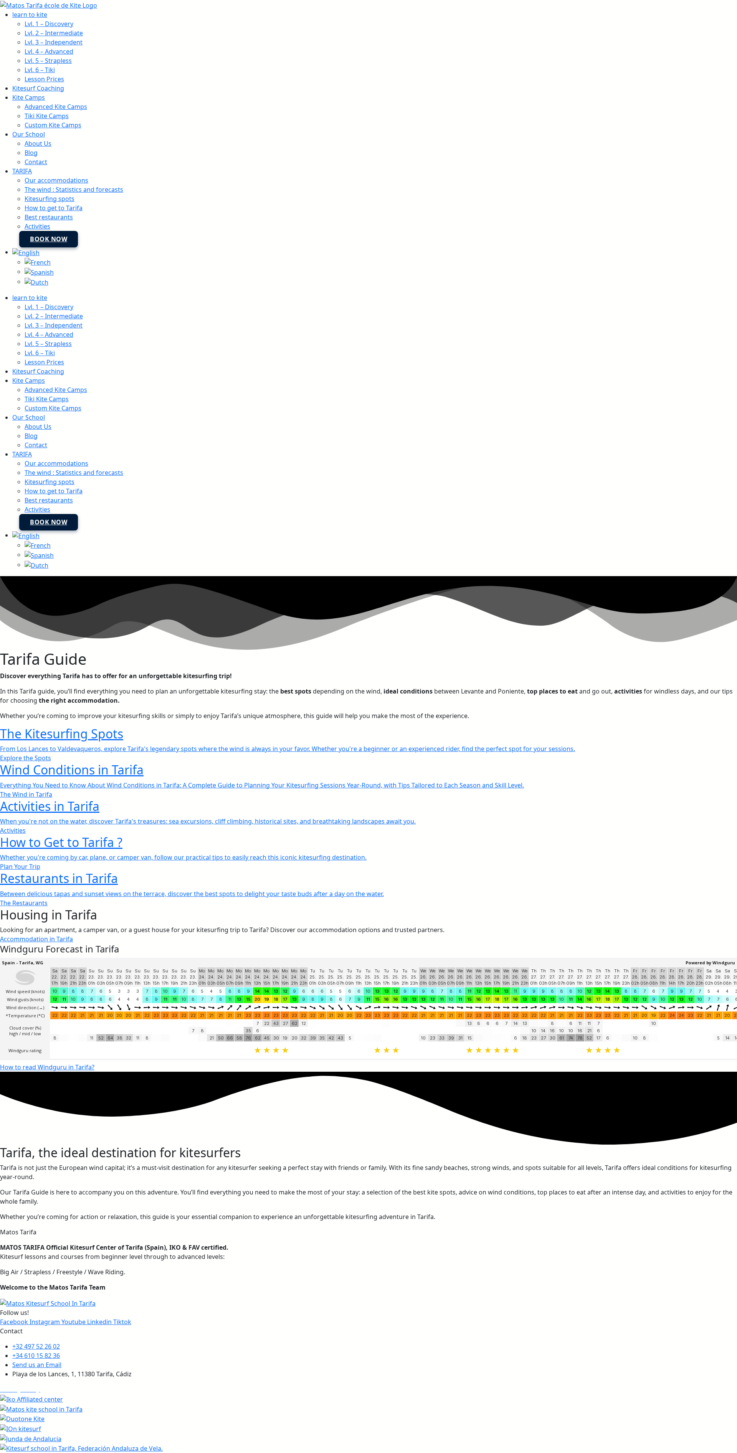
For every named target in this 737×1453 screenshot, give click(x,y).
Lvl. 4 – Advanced (49, 51)
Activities (37, 226)
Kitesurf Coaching (38, 88)
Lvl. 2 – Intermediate (54, 33)
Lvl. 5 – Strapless (48, 60)
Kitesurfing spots (49, 198)
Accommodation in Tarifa (36, 939)
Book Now (48, 239)
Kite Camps (28, 97)
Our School (28, 134)
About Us (38, 143)
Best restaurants (49, 217)
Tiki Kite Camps (47, 116)
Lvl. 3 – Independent (54, 42)
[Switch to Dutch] (36, 281)
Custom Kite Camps (53, 125)
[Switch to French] (38, 262)
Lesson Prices (44, 79)
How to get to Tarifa (54, 208)
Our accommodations (56, 180)
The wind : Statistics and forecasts (74, 189)
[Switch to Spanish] (39, 271)
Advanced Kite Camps (56, 106)
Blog (31, 152)
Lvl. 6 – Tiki (40, 70)
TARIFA (22, 171)
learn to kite (29, 14)
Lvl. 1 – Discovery (49, 24)
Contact (36, 162)
